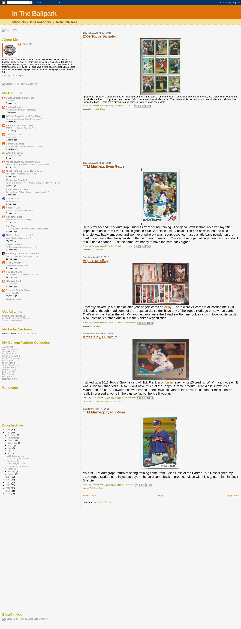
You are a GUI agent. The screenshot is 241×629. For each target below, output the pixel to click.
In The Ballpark (34, 13)
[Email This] (136, 106)
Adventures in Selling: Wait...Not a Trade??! (24, 119)
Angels (92, 326)
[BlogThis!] (139, 106)
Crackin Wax (12, 198)
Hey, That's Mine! (14, 272)
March (11, 469)
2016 (8, 429)
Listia (97, 109)
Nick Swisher (8, 374)
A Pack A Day (13, 208)
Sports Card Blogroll (12, 320)
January (11, 474)
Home (161, 495)
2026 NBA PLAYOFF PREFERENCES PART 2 (26, 146)
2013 (91, 401)
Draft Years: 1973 (13, 156)
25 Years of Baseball (16, 180)
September (12, 443)
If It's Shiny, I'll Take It (99, 337)
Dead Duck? (11, 284)
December (12, 435)
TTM (101, 250)
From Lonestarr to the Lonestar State (22, 275)
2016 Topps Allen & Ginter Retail (19, 210)
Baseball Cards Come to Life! (20, 98)
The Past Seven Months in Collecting (21, 174)
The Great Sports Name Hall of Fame (24, 171)
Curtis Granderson (11, 358)
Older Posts (233, 495)
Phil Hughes (8, 376)
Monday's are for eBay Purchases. (21, 110)
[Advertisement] (109, 137)
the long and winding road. (17, 265)
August (11, 445)
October (11, 440)
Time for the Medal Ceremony (18, 220)
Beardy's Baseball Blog (18, 290)
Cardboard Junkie (15, 144)
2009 (91, 109)
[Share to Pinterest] (149, 106)
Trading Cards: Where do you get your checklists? (27, 192)
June (10, 448)
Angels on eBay (96, 261)
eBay (167, 307)
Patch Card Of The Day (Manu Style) (22, 256)
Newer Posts (89, 495)
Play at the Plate (14, 217)
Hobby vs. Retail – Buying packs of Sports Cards (27, 229)
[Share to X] (143, 106)
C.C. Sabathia (9, 353)
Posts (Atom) (104, 502)
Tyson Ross (98, 488)
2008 (8, 493)
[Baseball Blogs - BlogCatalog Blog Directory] (24, 619)
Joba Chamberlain (11, 365)
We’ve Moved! (12, 201)
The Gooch (27, 44)
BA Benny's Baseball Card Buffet (23, 253)
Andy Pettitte (8, 351)
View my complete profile (14, 75)
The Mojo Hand (13, 299)
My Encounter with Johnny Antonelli (21, 247)
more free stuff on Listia (28, 333)
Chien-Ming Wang (11, 356)
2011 (8, 485)
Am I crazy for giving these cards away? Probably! (27, 165)
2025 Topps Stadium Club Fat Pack (21, 128)
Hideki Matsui (8, 363)
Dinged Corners (14, 244)
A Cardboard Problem (17, 189)
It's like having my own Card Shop (23, 162)
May (10, 451)
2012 (8, 482)
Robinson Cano (9, 379)
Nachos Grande (14, 107)
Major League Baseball (13, 316)
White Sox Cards (14, 153)
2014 (8, 477)
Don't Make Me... (13, 293)
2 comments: (130, 485)
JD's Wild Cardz (14, 281)
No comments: (131, 322)
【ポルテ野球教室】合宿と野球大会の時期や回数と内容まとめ (33, 183)
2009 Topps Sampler (99, 36)
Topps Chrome (117, 401)
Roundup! (10, 101)
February (12, 471)
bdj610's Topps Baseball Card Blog (23, 116)
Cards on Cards (14, 134)
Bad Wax (10, 226)
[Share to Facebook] (146, 106)
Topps (102, 109)
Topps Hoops (11, 137)
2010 (8, 488)
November (12, 438)
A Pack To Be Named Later (19, 125)
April (10, 453)
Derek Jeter (7, 360)
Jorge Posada (9, 367)
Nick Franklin (105, 401)
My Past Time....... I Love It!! (19, 235)
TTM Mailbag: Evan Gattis (103, 166)
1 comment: (130, 105)
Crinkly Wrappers (15, 263)
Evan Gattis (94, 250)
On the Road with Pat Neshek (16, 318)
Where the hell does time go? (18, 238)
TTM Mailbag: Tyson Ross (104, 412)
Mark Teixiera (8, 372)
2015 (8, 432)
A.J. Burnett (7, 347)
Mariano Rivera (9, 370)
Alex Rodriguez (9, 349)
